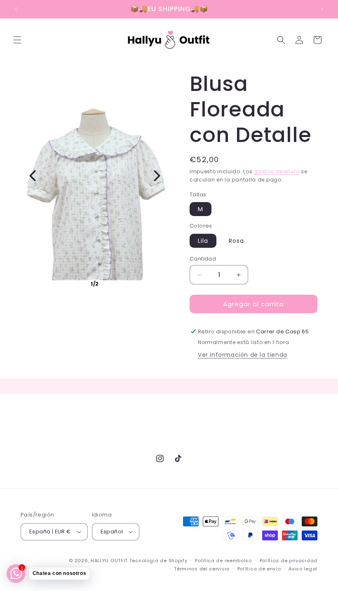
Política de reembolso (223, 560)
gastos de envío (277, 171)
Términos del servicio (202, 568)
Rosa (236, 241)
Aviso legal (303, 568)
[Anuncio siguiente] (322, 9)
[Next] (157, 175)
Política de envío (259, 568)
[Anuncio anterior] (16, 9)
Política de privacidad (288, 560)
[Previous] (33, 175)
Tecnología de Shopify (158, 560)
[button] (17, 40)
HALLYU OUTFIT (109, 560)
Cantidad (203, 259)
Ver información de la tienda (242, 355)
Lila (203, 241)
